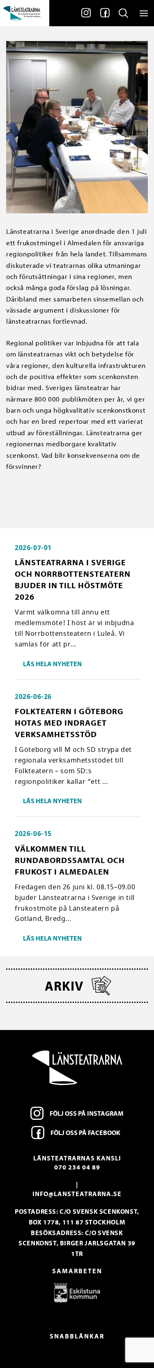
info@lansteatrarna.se (77, 1194)
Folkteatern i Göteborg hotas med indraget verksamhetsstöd (69, 722)
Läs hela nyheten (52, 664)
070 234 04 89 (77, 1167)
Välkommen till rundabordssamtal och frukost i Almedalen (70, 860)
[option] (77, 1292)
